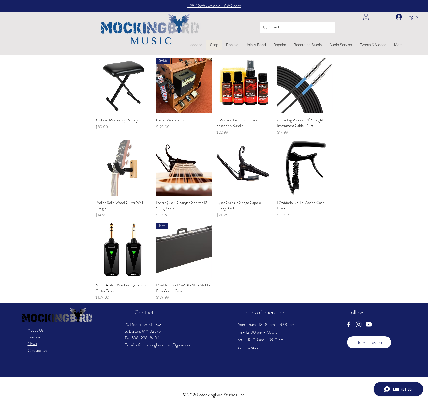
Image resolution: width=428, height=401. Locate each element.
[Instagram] (358, 324)
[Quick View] (123, 85)
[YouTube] (368, 324)
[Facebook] (348, 324)
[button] (366, 16)
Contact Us (37, 350)
